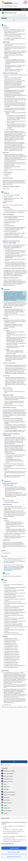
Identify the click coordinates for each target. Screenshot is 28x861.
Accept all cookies (14, 848)
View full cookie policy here (7, 843)
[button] (24, 9)
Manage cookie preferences (14, 856)
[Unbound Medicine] (25, 2)
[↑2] (14, 761)
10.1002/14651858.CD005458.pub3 (13, 569)
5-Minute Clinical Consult (10, 12)
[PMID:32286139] (10, 562)
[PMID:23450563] (8, 570)
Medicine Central (10, 2)
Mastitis (4, 18)
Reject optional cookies (14, 852)
